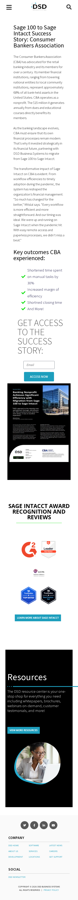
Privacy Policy (51, 890)
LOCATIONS (34, 856)
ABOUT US (13, 851)
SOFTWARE (34, 845)
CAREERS (53, 851)
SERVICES (33, 851)
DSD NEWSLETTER (16, 877)
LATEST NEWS (55, 845)
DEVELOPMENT (15, 856)
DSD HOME (13, 845)
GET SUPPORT (55, 856)
